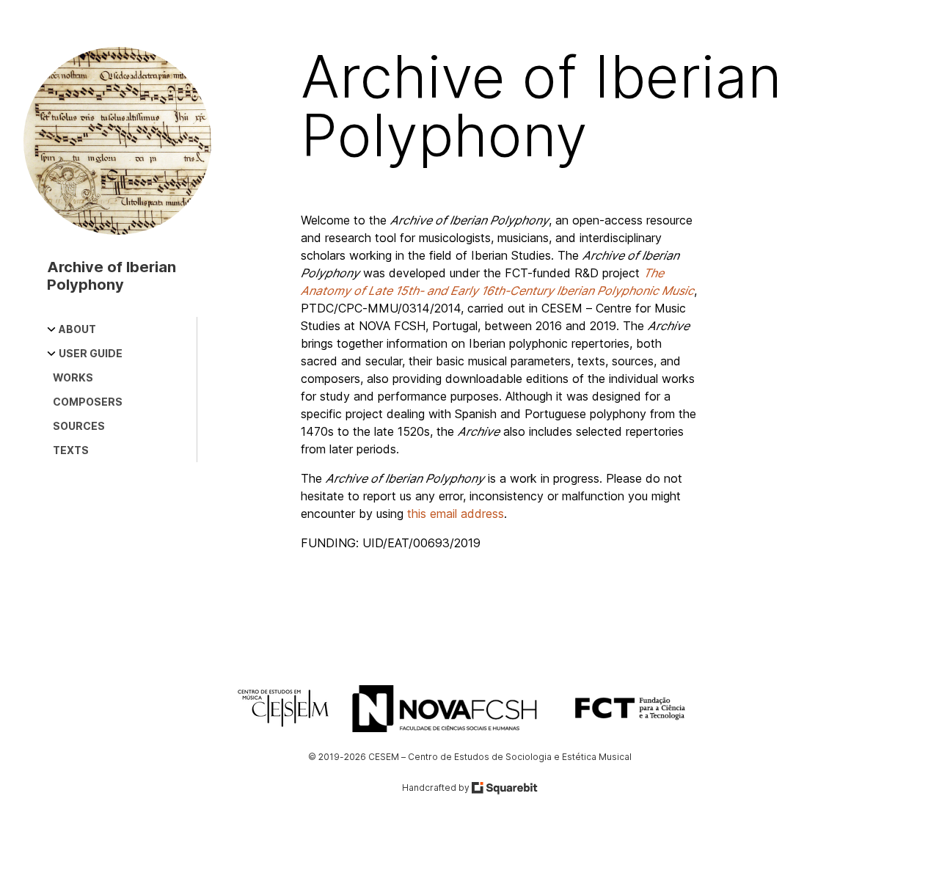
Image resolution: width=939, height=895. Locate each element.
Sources (79, 426)
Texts (71, 450)
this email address (455, 513)
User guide (91, 353)
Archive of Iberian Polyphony (111, 275)
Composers (88, 401)
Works (73, 377)
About (77, 329)
